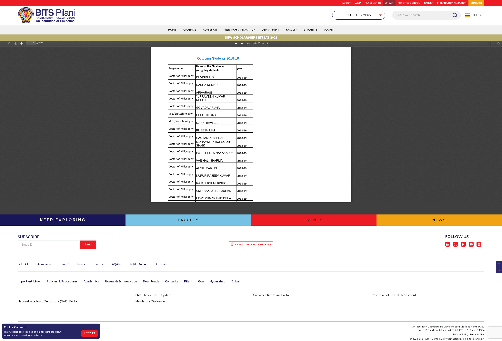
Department (270, 30)
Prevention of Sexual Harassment (393, 295)
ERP (20, 295)
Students (310, 30)
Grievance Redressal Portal (271, 295)
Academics (91, 281)
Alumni (329, 30)
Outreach (161, 264)
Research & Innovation (121, 281)
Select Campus (358, 15)
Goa (201, 281)
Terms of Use (477, 334)
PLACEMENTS (373, 3)
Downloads (151, 281)
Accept (89, 333)
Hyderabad (218, 281)
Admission (210, 30)
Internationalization (452, 3)
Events (98, 264)
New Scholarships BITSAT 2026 (251, 38)
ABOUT (346, 3)
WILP (358, 3)
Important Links (29, 281)
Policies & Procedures (62, 281)
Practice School (408, 3)
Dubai (235, 281)
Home (172, 30)
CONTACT (476, 3)
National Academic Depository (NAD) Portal (48, 301)
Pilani (188, 281)
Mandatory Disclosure (150, 301)
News (81, 264)
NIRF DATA (138, 264)
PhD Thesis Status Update (153, 295)
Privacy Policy (460, 334)
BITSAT (389, 3)
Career (428, 3)
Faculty (291, 30)
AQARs (117, 264)
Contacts (171, 281)
